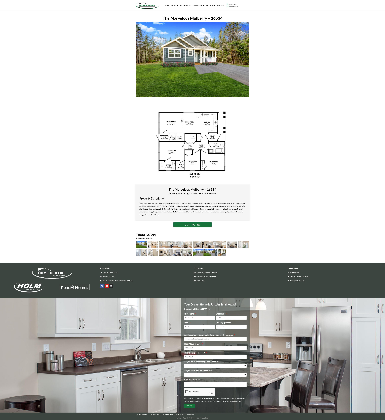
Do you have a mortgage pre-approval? (201, 361)
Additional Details (192, 379)
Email (186, 322)
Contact (220, 5)
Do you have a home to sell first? (198, 370)
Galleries (209, 5)
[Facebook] (102, 286)
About (173, 5)
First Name (189, 314)
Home (167, 5)
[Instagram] (111, 286)
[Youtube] (107, 286)
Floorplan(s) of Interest (195, 353)
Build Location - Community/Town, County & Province (208, 335)
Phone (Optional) (223, 322)
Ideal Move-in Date (193, 344)
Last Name (221, 314)
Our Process (197, 5)
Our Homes (184, 5)
